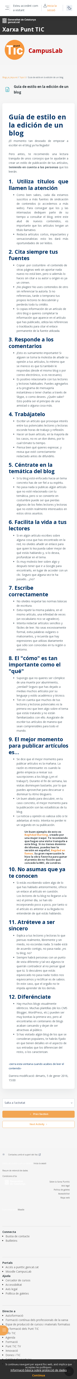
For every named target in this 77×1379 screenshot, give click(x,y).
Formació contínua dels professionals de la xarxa (37, 1320)
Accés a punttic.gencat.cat (22, 1267)
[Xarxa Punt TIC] (14, 49)
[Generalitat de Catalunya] (19, 20)
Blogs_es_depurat (10, 77)
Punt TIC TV (13, 1346)
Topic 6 (23, 77)
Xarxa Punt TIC (23, 29)
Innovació (12, 1350)
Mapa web (65, 1197)
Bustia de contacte (18, 1236)
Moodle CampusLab (18, 1271)
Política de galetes (62, 1189)
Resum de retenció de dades (15, 1170)
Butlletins (11, 1240)
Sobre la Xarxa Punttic (59, 1181)
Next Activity (37, 1124)
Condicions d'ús (9, 1176)
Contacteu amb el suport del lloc (23, 1154)
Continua (38, 1375)
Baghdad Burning (36, 834)
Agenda (10, 1337)
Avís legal (65, 1185)
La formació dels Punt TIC (22, 1329)
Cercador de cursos (18, 1280)
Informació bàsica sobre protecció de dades (38, 1370)
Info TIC (11, 1333)
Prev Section (40, 1114)
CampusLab (45, 50)
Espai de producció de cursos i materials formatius (38, 1324)
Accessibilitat (64, 1193)
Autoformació (14, 1315)
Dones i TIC (13, 1355)
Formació (12, 1342)
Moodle (21, 1209)
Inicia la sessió (52, 8)
